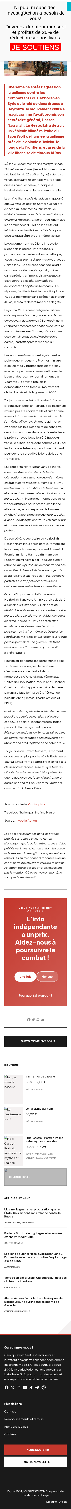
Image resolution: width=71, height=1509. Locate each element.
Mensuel (47, 976)
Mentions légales (16, 1426)
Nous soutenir (38, 1449)
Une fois (25, 976)
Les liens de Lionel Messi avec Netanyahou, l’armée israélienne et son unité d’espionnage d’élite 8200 (35, 1257)
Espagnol (51, 1501)
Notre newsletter (37, 1461)
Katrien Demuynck (36, 1154)
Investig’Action (26, 820)
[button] (35, 1041)
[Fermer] (69, 6)
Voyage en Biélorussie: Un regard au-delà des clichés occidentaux (35, 1279)
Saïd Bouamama (34, 1089)
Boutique (11, 1065)
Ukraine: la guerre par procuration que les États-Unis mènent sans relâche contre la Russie (32, 1213)
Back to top (64, 1327)
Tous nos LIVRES (19, 1177)
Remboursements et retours (24, 1419)
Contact (10, 1411)
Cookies (10, 1434)
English (63, 1501)
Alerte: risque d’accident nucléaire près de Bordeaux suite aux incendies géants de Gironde (33, 1301)
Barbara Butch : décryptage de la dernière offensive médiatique (33, 1235)
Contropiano (37, 804)
